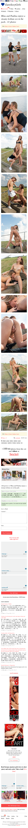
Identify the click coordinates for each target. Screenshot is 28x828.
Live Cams (5, 9)
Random (11, 11)
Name (2, 525)
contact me (18, 825)
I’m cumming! (14, 760)
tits (21, 443)
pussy (19, 441)
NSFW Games (22, 597)
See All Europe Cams (14, 805)
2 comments (17, 438)
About (17, 11)
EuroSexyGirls (13, 4)
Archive (18, 9)
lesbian (11, 441)
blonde (4, 441)
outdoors (15, 441)
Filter (12, 9)
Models (4, 11)
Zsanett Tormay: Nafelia (6, 604)
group (7, 441)
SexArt (14, 454)
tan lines (18, 443)
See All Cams (14, 593)
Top (24, 9)
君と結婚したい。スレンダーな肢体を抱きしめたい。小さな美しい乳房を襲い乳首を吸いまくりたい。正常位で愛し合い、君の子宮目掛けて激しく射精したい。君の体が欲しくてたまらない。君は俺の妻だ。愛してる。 (13, 608)
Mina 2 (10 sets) (8, 26)
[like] (1, 438)
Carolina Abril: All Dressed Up (7, 633)
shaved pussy (4, 443)
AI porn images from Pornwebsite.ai (10, 597)
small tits (10, 443)
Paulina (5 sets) (15, 26)
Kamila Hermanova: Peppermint (8, 665)
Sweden (14, 443)
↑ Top (25, 816)
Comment (3, 511)
